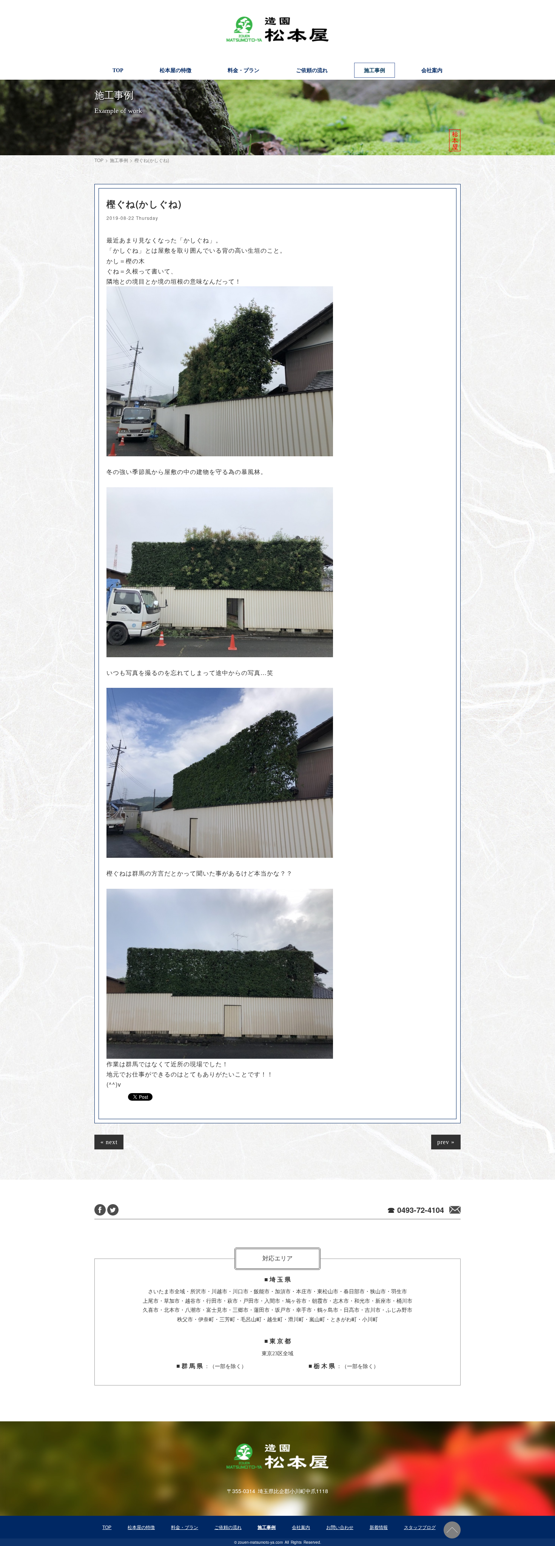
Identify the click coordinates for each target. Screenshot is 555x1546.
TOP (98, 160)
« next (108, 1142)
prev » (446, 1142)
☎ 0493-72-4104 (415, 1210)
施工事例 (119, 160)
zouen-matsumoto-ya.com (260, 1542)
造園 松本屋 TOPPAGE (277, 29)
